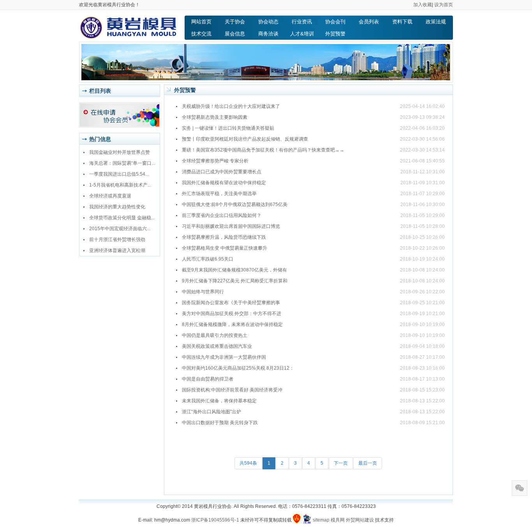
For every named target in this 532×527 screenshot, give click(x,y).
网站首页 (201, 22)
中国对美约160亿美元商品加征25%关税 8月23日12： (238, 368)
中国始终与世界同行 (203, 291)
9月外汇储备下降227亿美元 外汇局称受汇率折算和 (234, 281)
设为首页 (443, 4)
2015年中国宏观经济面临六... (119, 228)
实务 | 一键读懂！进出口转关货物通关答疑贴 (228, 128)
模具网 (338, 520)
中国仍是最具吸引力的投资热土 (214, 335)
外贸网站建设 (360, 520)
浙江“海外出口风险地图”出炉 (211, 411)
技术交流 (201, 34)
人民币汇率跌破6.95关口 (207, 259)
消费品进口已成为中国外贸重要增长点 (221, 171)
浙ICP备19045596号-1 (215, 520)
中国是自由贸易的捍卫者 (207, 379)
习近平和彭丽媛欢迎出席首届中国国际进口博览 (231, 226)
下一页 (341, 463)
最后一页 (367, 463)
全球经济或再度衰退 (110, 196)
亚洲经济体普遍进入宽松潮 (117, 250)
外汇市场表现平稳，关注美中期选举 (219, 193)
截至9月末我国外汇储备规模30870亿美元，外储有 (234, 270)
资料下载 (402, 22)
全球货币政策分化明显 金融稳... (122, 217)
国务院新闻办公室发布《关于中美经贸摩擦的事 (231, 302)
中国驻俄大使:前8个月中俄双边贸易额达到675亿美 (234, 204)
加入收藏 (422, 4)
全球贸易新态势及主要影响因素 (214, 117)
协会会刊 (335, 22)
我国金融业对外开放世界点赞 (119, 152)
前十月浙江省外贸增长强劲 (117, 239)
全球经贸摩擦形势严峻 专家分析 (215, 161)
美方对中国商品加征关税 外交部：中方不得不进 (231, 313)
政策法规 (436, 22)
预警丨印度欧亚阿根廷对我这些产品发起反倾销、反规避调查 (245, 139)
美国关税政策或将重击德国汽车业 (217, 346)
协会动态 (268, 22)
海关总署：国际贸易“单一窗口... (122, 163)
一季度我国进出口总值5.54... (119, 174)
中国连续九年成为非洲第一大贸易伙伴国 (224, 357)
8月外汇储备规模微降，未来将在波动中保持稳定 (232, 324)
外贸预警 (335, 34)
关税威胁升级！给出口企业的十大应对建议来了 (231, 106)
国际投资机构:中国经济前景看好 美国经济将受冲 (232, 390)
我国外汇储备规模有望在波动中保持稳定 (224, 182)
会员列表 (369, 22)
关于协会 (235, 22)
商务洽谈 (268, 34)
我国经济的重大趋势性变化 (117, 207)
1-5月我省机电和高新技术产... (120, 185)
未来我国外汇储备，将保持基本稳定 (219, 401)
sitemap (321, 520)
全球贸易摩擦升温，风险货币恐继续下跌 (224, 237)
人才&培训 (302, 34)
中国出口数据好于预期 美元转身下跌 (220, 422)
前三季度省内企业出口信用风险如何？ (221, 215)
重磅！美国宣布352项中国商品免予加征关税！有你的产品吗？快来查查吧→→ (263, 150)
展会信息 (235, 34)
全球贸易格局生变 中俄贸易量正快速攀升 (224, 248)
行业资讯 (302, 22)
